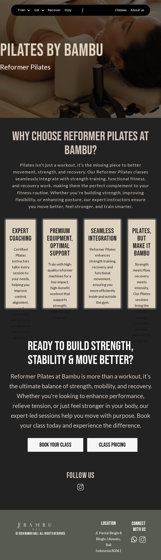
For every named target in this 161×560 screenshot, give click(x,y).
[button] (23, 10)
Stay (68, 10)
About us (137, 10)
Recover (54, 10)
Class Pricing (112, 444)
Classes (121, 10)
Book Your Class (55, 444)
